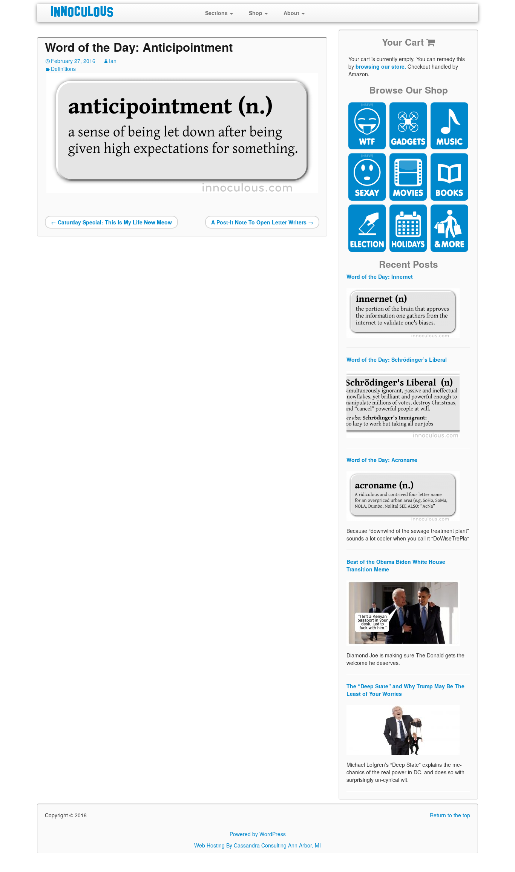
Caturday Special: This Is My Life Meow (111, 222)
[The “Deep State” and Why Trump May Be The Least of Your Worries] (403, 729)
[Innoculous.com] (109, 11)
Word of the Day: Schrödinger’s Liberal (396, 359)
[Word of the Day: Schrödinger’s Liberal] (403, 403)
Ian (112, 60)
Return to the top (450, 815)
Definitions (63, 68)
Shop (256, 13)
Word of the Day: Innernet (379, 276)
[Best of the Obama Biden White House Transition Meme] (403, 612)
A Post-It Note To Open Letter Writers (262, 222)
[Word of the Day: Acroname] (403, 495)
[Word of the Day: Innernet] (403, 312)
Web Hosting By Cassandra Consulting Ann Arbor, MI (257, 845)
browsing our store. (381, 66)
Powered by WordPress (258, 834)
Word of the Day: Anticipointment (139, 46)
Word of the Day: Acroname (381, 460)
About (292, 13)
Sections (217, 13)
